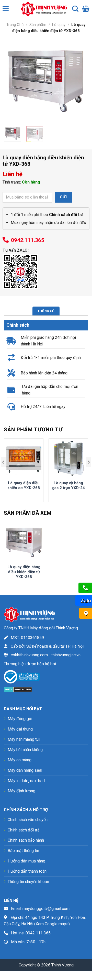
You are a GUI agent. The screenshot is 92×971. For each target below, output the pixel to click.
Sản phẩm (37, 24)
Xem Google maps (52, 923)
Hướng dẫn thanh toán (27, 871)
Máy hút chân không (25, 749)
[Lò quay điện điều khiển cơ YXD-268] (23, 458)
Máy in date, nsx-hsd (26, 780)
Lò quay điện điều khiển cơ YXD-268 (23, 485)
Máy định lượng (21, 790)
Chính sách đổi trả (24, 830)
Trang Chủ (15, 24)
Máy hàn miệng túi (24, 739)
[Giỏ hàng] (85, 9)
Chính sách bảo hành (26, 840)
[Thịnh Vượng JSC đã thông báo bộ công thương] (22, 677)
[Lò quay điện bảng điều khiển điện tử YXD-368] (24, 542)
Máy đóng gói (20, 718)
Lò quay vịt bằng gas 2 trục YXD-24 (68, 485)
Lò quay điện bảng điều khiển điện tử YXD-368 (23, 572)
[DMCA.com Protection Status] (18, 689)
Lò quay (58, 24)
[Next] (80, 80)
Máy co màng (19, 759)
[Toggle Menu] (7, 9)
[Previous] (12, 80)
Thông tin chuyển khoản (28, 881)
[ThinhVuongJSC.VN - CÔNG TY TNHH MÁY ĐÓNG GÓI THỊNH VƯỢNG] (42, 9)
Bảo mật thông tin (23, 850)
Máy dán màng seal (25, 770)
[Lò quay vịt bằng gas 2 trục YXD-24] (68, 458)
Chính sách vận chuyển (28, 819)
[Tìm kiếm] (75, 9)
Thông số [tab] (46, 311)
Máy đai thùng (20, 729)
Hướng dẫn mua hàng (26, 861)
